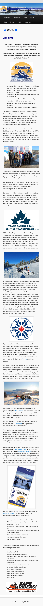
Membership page (20, 449)
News (25, 17)
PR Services (19, 411)
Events (32, 17)
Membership (16, 17)
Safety (19, 22)
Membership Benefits (24, 451)
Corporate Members (9, 513)
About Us (7, 18)
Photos (12, 22)
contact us (19, 423)
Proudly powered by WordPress (21, 602)
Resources (28, 22)
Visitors (24, 359)
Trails (5, 22)
